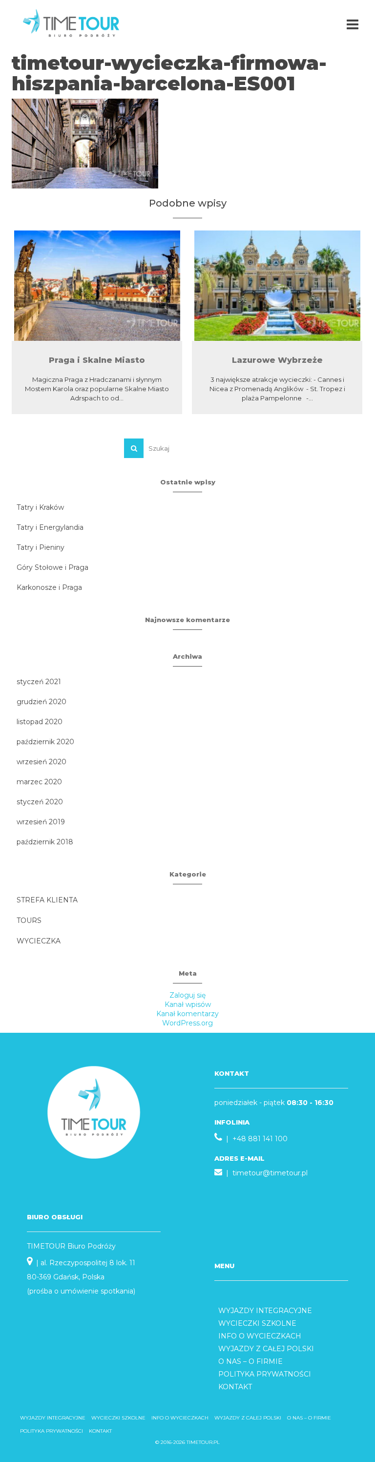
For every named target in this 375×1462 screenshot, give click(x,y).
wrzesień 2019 (41, 821)
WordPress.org (187, 1023)
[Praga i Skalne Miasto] (97, 285)
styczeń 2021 (39, 681)
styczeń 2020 (40, 801)
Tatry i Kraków (40, 507)
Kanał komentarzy (187, 1013)
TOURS (29, 920)
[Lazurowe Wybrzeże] (277, 285)
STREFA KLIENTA (47, 900)
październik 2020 (45, 741)
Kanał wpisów (188, 1004)
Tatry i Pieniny (40, 547)
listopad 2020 (39, 721)
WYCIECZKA (39, 941)
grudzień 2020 (41, 701)
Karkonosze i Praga (49, 587)
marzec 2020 (39, 781)
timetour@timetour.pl (270, 1173)
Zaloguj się (187, 995)
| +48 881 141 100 (255, 1138)
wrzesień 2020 (41, 761)
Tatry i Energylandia (50, 527)
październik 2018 (45, 841)
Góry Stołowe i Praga (52, 567)
